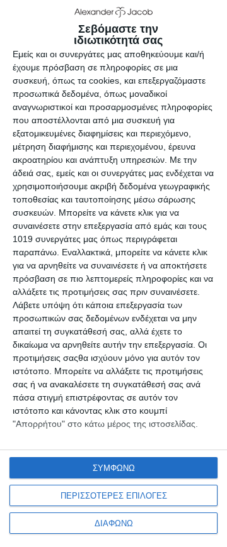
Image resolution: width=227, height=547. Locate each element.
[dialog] (113, 273)
